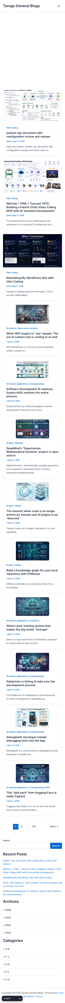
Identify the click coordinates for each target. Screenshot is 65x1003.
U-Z (7, 979)
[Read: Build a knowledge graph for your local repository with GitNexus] (32, 551)
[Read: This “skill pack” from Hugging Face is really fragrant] (32, 773)
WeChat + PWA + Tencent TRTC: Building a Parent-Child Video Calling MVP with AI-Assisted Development (31, 207)
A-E (7, 949)
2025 (8, 917)
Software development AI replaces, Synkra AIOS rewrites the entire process (29, 392)
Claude (18, 506)
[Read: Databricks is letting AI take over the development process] (32, 662)
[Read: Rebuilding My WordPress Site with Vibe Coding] (32, 250)
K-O (7, 964)
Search (6, 840)
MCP (47, 787)
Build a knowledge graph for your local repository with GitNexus (32, 572)
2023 (8, 932)
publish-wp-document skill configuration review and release (28, 134)
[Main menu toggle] (59, 6)
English (7, 998)
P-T (7, 972)
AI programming (36, 384)
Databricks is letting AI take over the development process (30, 683)
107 (34, 826)
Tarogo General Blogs (21, 6)
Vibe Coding (12, 128)
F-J (7, 956)
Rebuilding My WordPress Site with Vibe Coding (27, 877)
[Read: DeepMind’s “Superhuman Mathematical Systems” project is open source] (32, 429)
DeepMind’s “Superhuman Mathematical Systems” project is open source (32, 452)
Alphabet (19, 443)
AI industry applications (17, 384)
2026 (8, 910)
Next (54, 826)
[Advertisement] (32, 46)
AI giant (9, 443)
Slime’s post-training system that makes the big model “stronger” (28, 627)
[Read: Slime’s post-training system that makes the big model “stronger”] (32, 606)
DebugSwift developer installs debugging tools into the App (26, 738)
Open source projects (28, 328)
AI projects (11, 328)
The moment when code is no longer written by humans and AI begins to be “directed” (32, 514)
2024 (8, 925)
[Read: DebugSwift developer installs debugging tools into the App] (32, 717)
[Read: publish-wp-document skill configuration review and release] (32, 105)
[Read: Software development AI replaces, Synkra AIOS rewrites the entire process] (32, 369)
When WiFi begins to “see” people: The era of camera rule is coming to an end (32, 335)
